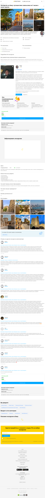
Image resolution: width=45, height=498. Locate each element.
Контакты (35, 488)
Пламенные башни (28, 405)
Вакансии (28, 488)
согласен (5, 438)
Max (24, 477)
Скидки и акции (22, 454)
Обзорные (11, 413)
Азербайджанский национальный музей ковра (9, 407)
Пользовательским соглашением (28, 441)
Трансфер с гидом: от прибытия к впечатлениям (9, 260)
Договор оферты (22, 457)
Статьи (22, 449)
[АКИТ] (24, 495)
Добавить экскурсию (22, 482)
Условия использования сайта (22, 459)
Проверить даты (22, 118)
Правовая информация (22, 488)
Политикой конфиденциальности (6, 442)
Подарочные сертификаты (22, 452)
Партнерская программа (14, 488)
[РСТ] (26, 495)
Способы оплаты (22, 462)
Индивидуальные (4, 413)
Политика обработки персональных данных (22, 460)
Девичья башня (4, 405)
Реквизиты (32, 488)
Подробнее (25, 94)
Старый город (11, 405)
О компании (8, 488)
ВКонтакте (21, 477)
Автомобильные (24, 413)
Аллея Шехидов (22, 407)
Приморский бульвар (19, 405)
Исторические (17, 413)
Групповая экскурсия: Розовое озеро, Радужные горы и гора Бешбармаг (13, 245)
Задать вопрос (18, 94)
